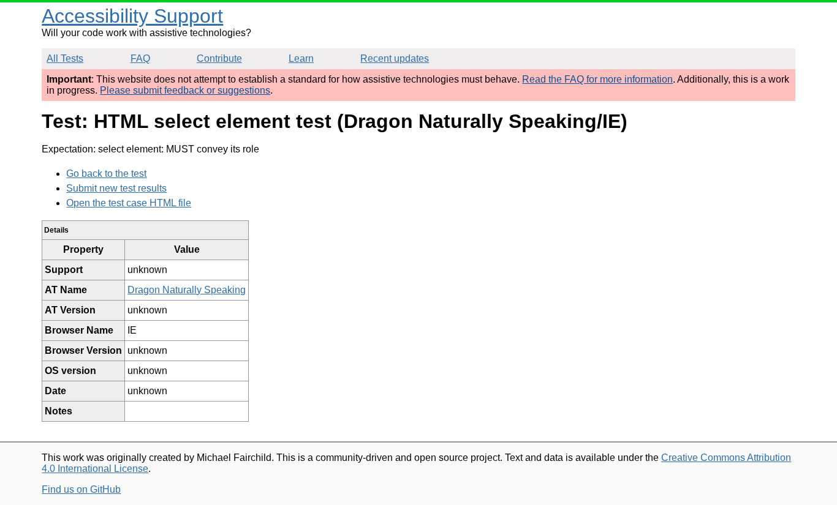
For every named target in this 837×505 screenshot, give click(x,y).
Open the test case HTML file (128, 203)
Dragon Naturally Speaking (186, 290)
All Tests (65, 58)
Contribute (219, 58)
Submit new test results (116, 188)
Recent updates (394, 58)
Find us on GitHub (81, 489)
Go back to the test (106, 173)
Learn (301, 58)
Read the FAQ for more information (597, 79)
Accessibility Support (132, 16)
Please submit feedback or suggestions (185, 90)
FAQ (140, 58)
